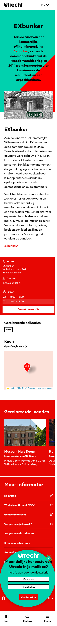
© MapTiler (21, 388)
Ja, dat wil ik (28, 597)
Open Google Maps (14, 346)
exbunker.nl (11, 246)
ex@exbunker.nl (12, 282)
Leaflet (12, 388)
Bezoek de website (28, 309)
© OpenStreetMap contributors (39, 388)
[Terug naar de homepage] (13, 4)
